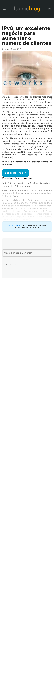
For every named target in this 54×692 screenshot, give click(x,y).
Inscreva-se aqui (15, 225)
